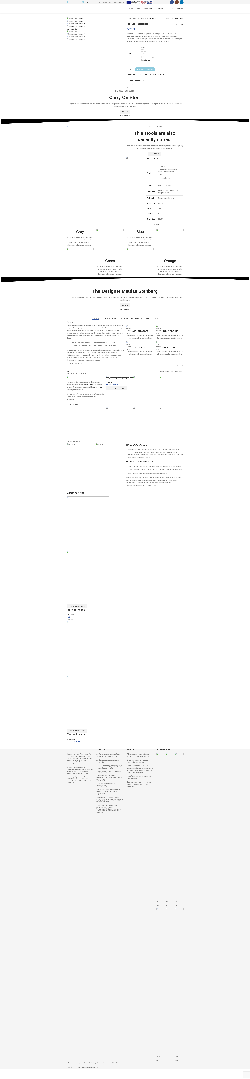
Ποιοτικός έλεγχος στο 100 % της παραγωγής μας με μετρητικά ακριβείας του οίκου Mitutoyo (109, 800)
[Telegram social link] (142, 87)
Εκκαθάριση (145, 60)
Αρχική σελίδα (131, 18)
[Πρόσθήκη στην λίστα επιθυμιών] (172, 436)
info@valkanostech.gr (91, 2)
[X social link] (135, 87)
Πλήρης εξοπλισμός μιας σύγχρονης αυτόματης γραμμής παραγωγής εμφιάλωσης (139, 784)
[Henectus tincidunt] (88, 523)
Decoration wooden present (120, 377)
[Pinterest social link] (137, 87)
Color (129, 53)
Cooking (109, 382)
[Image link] (80, 262)
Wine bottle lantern (76, 734)
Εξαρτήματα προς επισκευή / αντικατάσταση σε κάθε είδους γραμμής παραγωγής (109, 778)
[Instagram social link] (177, 2)
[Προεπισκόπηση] (167, 436)
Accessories (142, 18)
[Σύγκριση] (162, 436)
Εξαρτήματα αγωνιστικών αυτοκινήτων (109, 772)
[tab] (95, 318)
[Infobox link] (140, 332)
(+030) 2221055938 (74, 2)
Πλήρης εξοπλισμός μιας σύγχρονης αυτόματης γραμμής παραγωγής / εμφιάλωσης (108, 792)
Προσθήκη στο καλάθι (145, 69)
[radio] (161, 47)
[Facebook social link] (172, 2)
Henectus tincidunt (76, 610)
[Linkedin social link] (182, 2)
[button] (116, 388)
